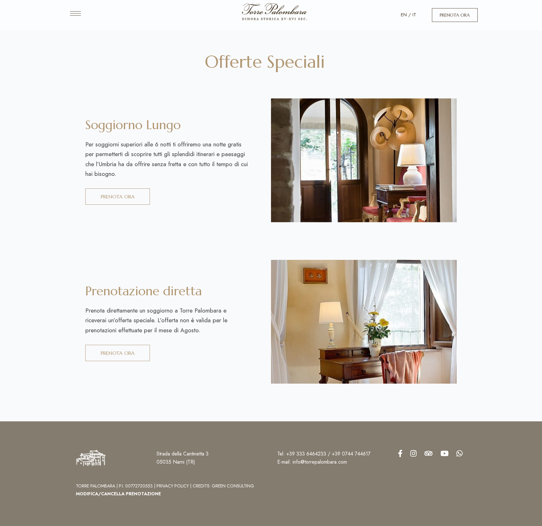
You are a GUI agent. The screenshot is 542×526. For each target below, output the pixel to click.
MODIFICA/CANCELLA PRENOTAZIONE (118, 494)
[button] (455, 15)
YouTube (444, 453)
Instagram (413, 453)
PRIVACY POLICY (173, 486)
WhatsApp (459, 453)
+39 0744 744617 (351, 453)
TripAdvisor (428, 453)
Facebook (400, 453)
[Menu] (75, 13)
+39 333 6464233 (306, 453)
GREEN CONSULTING (233, 486)
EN (404, 14)
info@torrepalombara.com (320, 462)
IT (414, 14)
